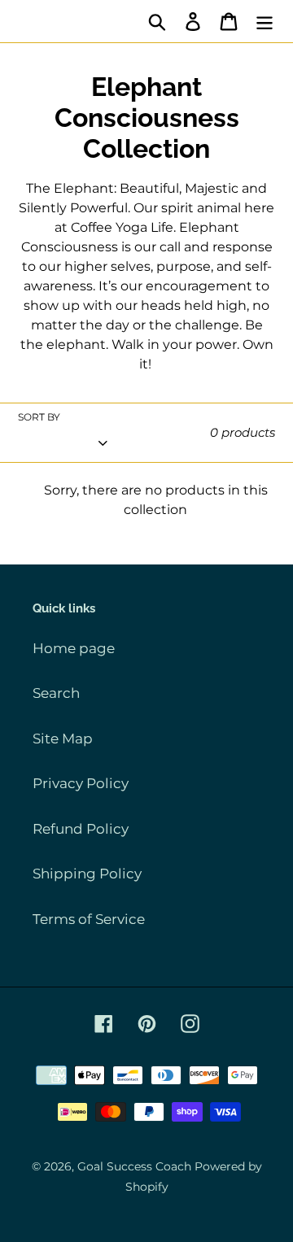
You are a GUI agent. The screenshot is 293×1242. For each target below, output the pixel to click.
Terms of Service (89, 919)
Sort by (39, 417)
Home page (74, 648)
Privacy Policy (81, 783)
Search (56, 693)
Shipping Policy (87, 873)
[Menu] (264, 21)
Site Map (63, 738)
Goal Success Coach (134, 1166)
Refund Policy (81, 829)
